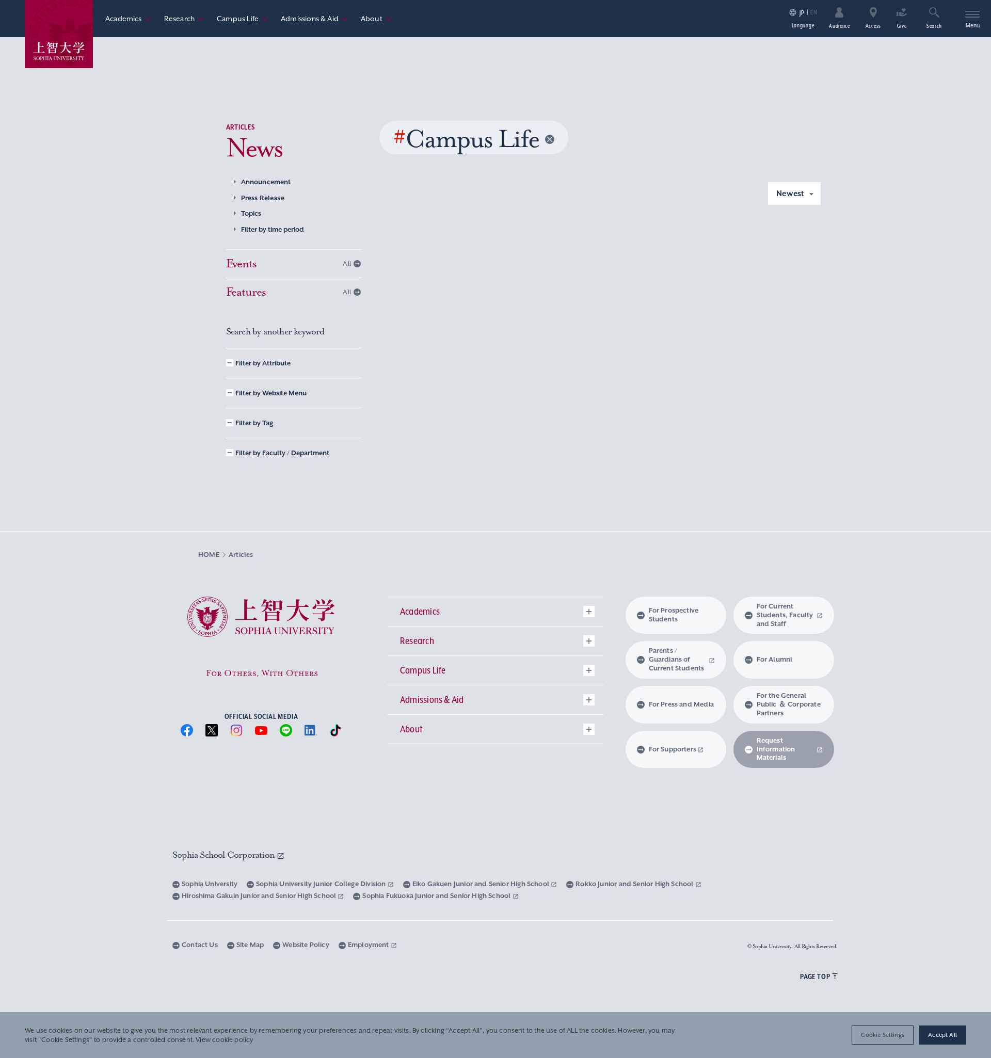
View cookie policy (224, 1040)
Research (184, 18)
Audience (839, 26)
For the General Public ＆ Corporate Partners (789, 704)
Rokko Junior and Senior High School (635, 883)
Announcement (266, 182)
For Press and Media (681, 704)
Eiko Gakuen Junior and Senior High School (481, 883)
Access (873, 26)
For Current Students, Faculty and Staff (785, 615)
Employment (369, 944)
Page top (815, 976)
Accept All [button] (942, 1034)
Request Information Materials (776, 749)
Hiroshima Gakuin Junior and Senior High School (260, 895)
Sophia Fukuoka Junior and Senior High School (437, 895)
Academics (128, 18)
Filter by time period (272, 229)
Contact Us (200, 944)
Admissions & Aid (314, 18)
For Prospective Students (674, 614)
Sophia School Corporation (224, 854)
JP (802, 13)
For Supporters (673, 749)
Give (902, 26)
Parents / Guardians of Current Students (677, 659)
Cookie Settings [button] (882, 1034)
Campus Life (242, 18)
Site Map (250, 944)
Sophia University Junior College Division (322, 883)
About (376, 18)
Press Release (262, 198)
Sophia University (209, 883)
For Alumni (774, 659)
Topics (251, 213)
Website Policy (305, 944)
